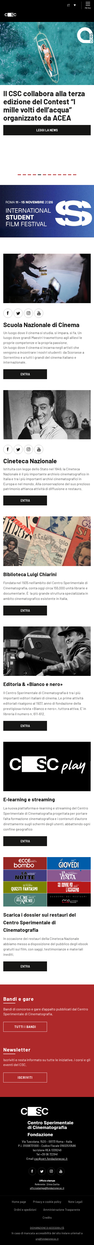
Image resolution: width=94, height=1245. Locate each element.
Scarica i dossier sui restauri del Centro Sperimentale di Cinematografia (39, 922)
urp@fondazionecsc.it (47, 1238)
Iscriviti (25, 1077)
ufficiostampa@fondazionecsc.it (47, 1188)
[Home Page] (10, 14)
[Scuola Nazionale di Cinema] (47, 278)
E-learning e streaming (29, 799)
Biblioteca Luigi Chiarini (30, 574)
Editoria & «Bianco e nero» (33, 684)
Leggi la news (47, 130)
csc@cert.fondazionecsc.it (51, 1158)
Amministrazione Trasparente (61, 1209)
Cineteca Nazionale (30, 461)
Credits (47, 1217)
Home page (19, 1201)
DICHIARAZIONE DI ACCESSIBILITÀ (47, 1227)
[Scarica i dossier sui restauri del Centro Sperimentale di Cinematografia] (47, 881)
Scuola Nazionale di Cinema (41, 324)
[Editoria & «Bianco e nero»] (47, 651)
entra (25, 374)
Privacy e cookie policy (47, 1201)
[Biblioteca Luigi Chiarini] (47, 541)
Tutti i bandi (25, 1027)
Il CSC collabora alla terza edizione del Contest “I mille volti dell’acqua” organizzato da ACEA (44, 105)
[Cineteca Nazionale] (47, 414)
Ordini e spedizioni (25, 1209)
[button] (19, 174)
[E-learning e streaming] (47, 766)
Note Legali (75, 1201)
